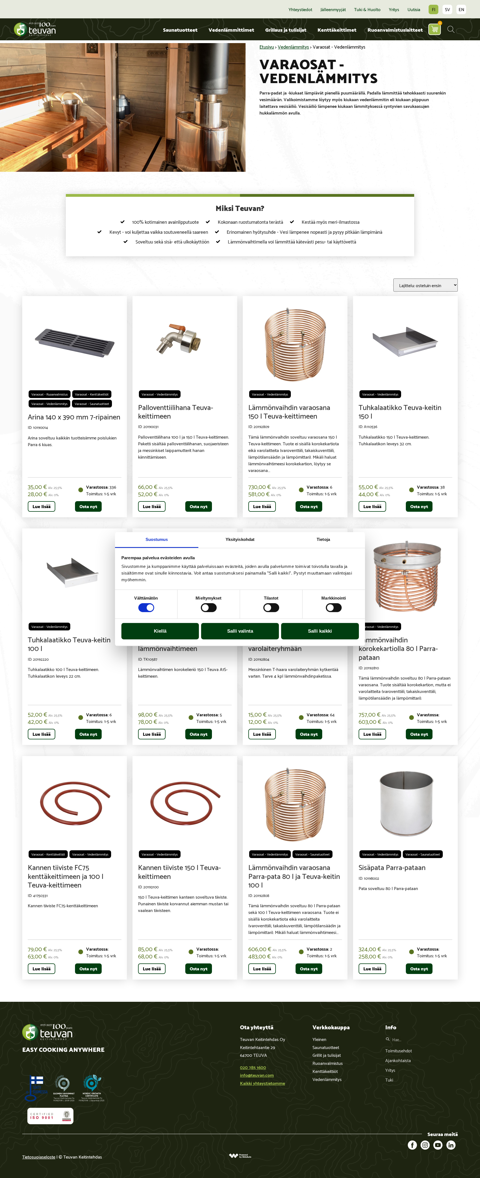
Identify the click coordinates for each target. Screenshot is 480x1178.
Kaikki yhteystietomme (262, 1083)
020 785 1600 (253, 1067)
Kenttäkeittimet (337, 29)
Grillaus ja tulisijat (285, 29)
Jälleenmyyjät (333, 9)
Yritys (394, 9)
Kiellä (160, 631)
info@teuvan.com (257, 1074)
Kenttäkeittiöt (325, 1071)
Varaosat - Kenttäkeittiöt (92, 394)
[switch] (209, 607)
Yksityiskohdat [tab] (240, 539)
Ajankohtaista (398, 1060)
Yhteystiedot (300, 9)
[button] (451, 29)
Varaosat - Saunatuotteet (92, 403)
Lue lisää (41, 506)
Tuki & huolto (367, 9)
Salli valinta (240, 631)
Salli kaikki (320, 631)
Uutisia (414, 9)
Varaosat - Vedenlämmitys (49, 403)
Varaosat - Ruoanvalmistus (49, 394)
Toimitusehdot (398, 1050)
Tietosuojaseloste (38, 1156)
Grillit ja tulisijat (326, 1054)
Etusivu (266, 46)
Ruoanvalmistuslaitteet (395, 29)
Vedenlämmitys (293, 46)
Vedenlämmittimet (231, 29)
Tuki (389, 1079)
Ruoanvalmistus (327, 1063)
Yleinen (319, 1039)
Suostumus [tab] (157, 539)
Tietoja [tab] (323, 539)
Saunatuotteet (180, 29)
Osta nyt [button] (88, 506)
